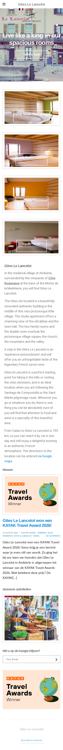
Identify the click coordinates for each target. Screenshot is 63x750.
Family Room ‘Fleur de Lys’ (32, 114)
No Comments (53, 536)
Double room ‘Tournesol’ (31, 200)
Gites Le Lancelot (23, 536)
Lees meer (31, 621)
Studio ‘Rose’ (31, 243)
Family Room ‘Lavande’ (31, 157)
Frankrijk (8, 536)
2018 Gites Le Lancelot (31, 740)
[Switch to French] (21, 8)
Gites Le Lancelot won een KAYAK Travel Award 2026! (27, 523)
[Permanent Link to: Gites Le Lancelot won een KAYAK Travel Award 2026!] (31, 494)
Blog (50, 533)
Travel (36, 536)
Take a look (31, 54)
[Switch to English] (31, 8)
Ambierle (42, 533)
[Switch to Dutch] (11, 8)
